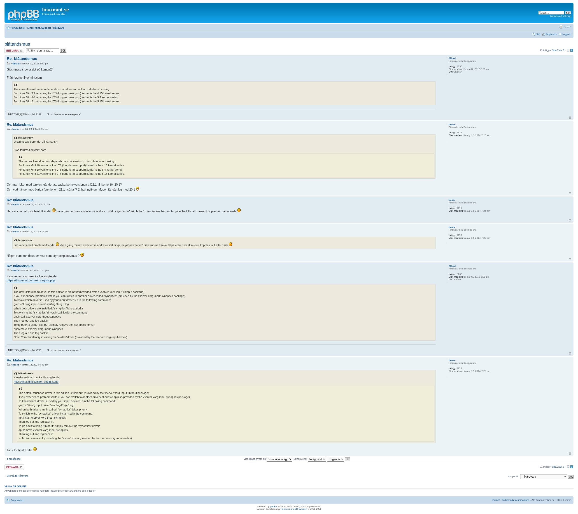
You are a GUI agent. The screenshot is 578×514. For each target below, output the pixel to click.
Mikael (16, 63)
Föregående (14, 458)
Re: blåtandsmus (22, 59)
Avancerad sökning (560, 16)
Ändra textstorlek (568, 27)
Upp (570, 117)
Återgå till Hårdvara (17, 475)
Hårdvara (58, 27)
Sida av (558, 50)
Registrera (551, 34)
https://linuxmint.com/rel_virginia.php (31, 280)
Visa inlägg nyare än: (255, 458)
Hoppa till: (513, 476)
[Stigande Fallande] (339, 458)
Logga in (566, 34)
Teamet (496, 500)
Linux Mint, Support (39, 27)
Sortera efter (301, 458)
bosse (15, 129)
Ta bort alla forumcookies (515, 500)
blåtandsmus (17, 44)
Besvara (9, 49)
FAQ (538, 34)
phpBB (273, 506)
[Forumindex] (24, 14)
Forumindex (18, 27)
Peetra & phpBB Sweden (294, 509)
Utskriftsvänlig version (561, 27)
